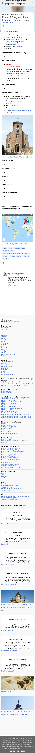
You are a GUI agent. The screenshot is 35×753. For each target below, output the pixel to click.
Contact (3, 501)
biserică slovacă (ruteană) (9, 457)
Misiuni (3, 371)
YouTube (4, 329)
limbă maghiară (6, 391)
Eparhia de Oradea (7, 409)
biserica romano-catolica (17, 248)
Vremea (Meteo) (6, 490)
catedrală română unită (8, 465)
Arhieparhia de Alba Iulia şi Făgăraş (12, 398)
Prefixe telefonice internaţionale (11, 488)
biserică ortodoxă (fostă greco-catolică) (13, 451)
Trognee (12, 256)
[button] (3, 26)
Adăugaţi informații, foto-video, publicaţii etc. (15, 496)
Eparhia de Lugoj (6, 405)
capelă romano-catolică (8, 461)
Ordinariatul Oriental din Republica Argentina (15, 414)
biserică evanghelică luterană (10, 448)
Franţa (3, 341)
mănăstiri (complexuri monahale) (11, 478)
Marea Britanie (6, 348)
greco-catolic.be (14, 44)
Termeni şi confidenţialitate (9, 499)
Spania (3, 352)
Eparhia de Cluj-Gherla (8, 403)
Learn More (14, 751)
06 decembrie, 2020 (14, 275)
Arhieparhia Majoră (7, 361)
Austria (3, 336)
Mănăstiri (4, 369)
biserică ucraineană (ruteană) (10, 459)
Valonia (19, 256)
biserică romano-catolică (9, 454)
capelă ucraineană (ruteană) (10, 464)
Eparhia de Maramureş (8, 406)
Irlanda (3, 344)
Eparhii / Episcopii (7, 366)
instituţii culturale (6, 425)
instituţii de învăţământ (8, 427)
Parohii (5, 256)
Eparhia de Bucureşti (8, 400)
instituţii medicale (6, 428)
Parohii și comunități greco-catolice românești (19, 1)
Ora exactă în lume (7, 487)
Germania (4, 343)
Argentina (4, 335)
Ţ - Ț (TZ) (13, 385)
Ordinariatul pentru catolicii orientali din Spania (16, 417)
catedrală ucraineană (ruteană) (11, 467)
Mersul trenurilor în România (10, 485)
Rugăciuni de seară (7, 671)
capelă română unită (7, 462)
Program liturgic (6, 691)
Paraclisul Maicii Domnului (9, 524)
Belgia (5, 248)
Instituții (12, 4)
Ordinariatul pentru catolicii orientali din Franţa (16, 416)
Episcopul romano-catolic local (13, 253)
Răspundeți (12, 285)
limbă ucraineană (6, 392)
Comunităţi (4, 365)
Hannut (27, 253)
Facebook (19, 46)
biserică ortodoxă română (9, 453)
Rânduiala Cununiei (7, 630)
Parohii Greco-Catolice (16, 273)
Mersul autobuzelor (7, 484)
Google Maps (14, 105)
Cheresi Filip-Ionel (8, 250)
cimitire (3, 423)
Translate (16, 321)
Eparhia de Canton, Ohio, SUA (11, 402)
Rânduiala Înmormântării (9, 651)
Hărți (23, 4)
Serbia (3, 351)
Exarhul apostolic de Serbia (10, 413)
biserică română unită (8, 456)
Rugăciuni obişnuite (7, 564)
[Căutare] (32, 3)
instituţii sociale (6, 430)
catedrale (4, 476)
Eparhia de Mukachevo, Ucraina (11, 408)
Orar (18, 4)
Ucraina (3, 356)
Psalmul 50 (5, 544)
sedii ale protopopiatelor (9, 433)
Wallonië (5, 258)
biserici (3, 473)
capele (3, 475)
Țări (6, 4)
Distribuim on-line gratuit (9, 498)
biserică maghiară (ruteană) (10, 450)
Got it (23, 751)
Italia (2, 346)
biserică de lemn (6, 439)
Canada (3, 340)
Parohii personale (7, 374)
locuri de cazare (6, 431)
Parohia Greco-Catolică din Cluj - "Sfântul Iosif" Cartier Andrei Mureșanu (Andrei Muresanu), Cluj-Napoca (17, 607)
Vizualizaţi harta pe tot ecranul (17, 243)
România (4, 349)
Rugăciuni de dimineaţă (9, 584)
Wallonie (26, 256)
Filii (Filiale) (5, 368)
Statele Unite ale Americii (9, 354)
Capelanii (4, 363)
